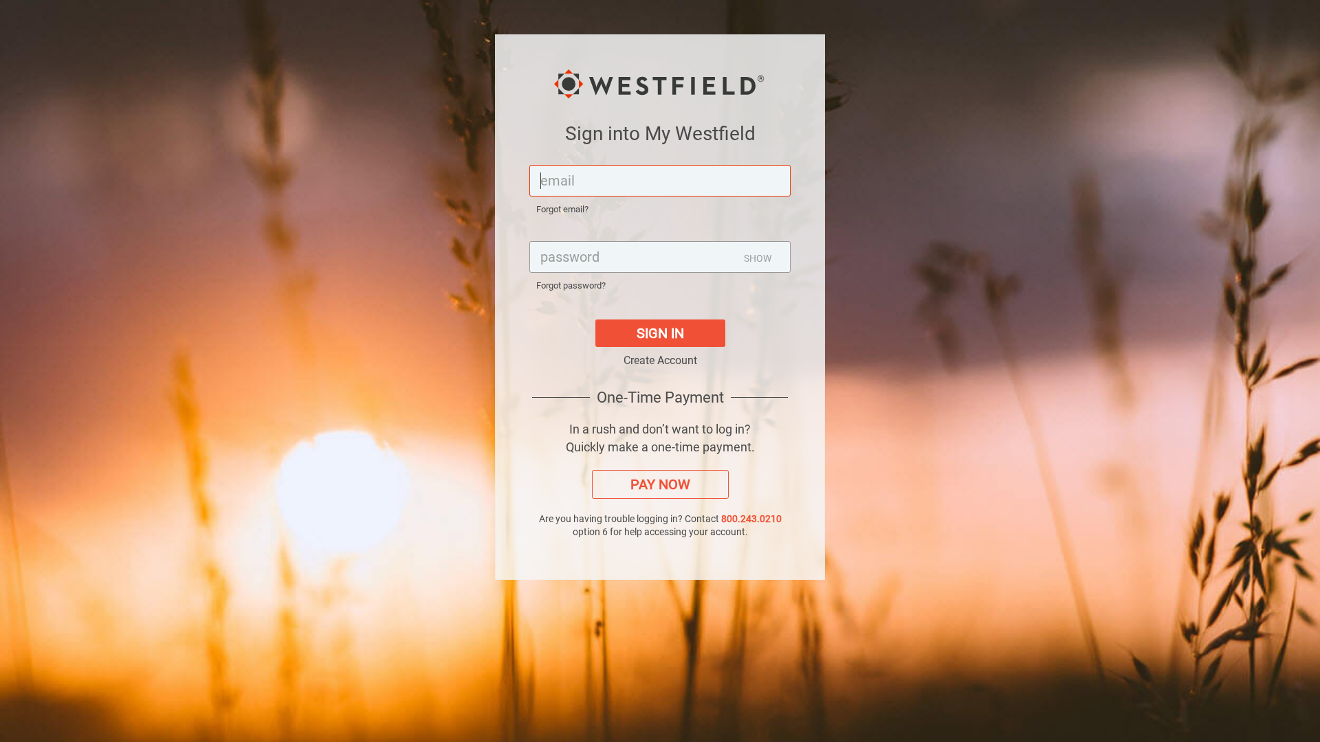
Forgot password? (571, 285)
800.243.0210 (751, 518)
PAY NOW (660, 484)
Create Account (660, 360)
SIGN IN (660, 333)
